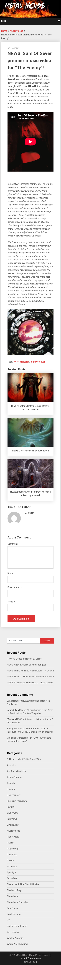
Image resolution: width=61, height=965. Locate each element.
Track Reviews (14, 914)
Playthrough (13, 848)
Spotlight (11, 872)
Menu (4, 21)
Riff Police (12, 866)
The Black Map (14, 890)
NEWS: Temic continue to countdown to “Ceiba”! (30, 670)
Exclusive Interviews (17, 801)
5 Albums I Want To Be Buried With (24, 759)
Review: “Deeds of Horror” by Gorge (24, 658)
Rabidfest (12, 854)
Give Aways (12, 813)
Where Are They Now (17, 944)
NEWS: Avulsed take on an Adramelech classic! (30, 682)
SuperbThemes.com (30, 958)
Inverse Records (21, 362)
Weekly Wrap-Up (15, 938)
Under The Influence (17, 926)
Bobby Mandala (14, 728)
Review (10, 860)
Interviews (12, 819)
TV (8, 920)
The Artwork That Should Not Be (23, 884)
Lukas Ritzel (13, 701)
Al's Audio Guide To (16, 771)
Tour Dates (12, 908)
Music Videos (16, 31)
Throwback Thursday (17, 902)
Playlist (10, 842)
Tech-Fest (12, 878)
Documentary (13, 795)
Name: (11, 573)
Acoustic (11, 765)
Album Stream (14, 777)
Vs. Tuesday (13, 932)
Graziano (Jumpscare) (18, 738)
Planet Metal (13, 836)
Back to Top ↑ (30, 961)
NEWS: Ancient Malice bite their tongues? (27, 664)
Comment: (13, 544)
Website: (12, 601)
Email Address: (15, 587)
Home (4, 31)
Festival (11, 807)
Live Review (13, 825)
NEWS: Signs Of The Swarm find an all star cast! (30, 676)
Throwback (12, 896)
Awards (11, 783)
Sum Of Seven (38, 362)
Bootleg (11, 789)
